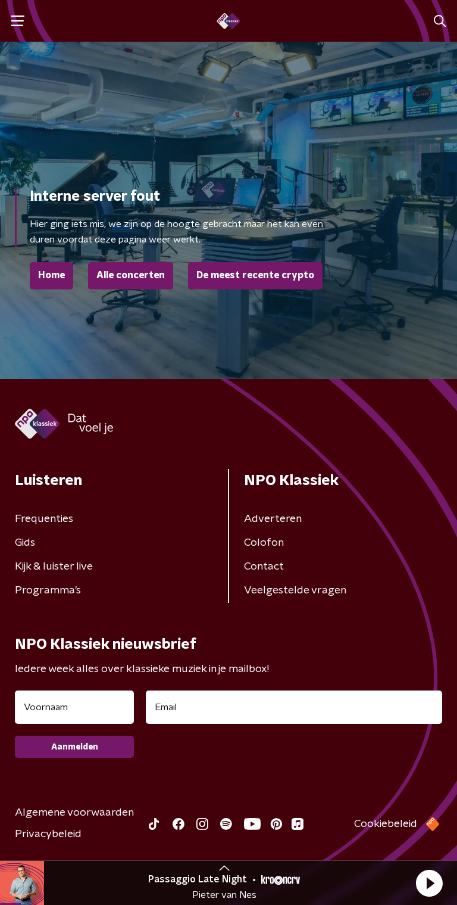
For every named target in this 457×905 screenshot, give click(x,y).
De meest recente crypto (255, 275)
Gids (25, 542)
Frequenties (44, 519)
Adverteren (273, 519)
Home (51, 275)
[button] (429, 883)
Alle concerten (130, 275)
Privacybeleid (48, 834)
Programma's (48, 590)
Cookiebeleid (385, 824)
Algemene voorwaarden (74, 812)
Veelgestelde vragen (295, 590)
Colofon (264, 542)
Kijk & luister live (54, 566)
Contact (264, 566)
